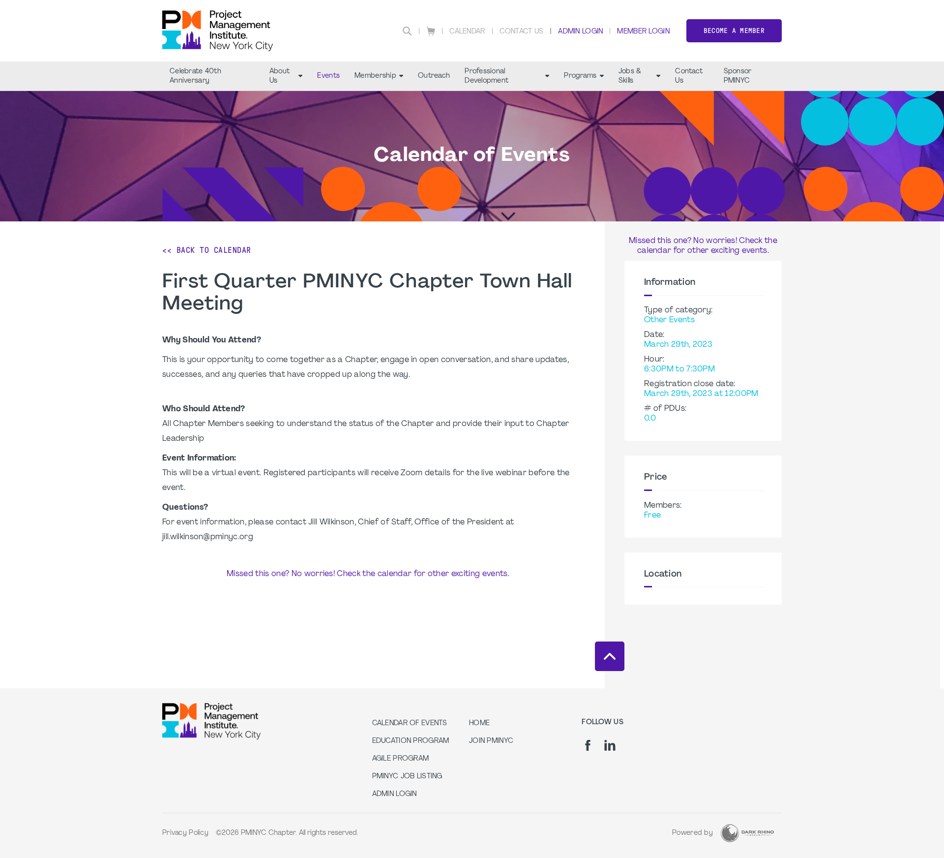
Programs (580, 76)
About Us (279, 76)
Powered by (692, 833)
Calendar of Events (409, 723)
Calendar (467, 31)
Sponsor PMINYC (738, 76)
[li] (610, 745)
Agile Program (400, 759)
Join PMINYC (491, 741)
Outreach (434, 76)
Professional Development (486, 76)
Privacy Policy (185, 833)
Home (479, 723)
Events (328, 76)
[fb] (588, 745)
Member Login (643, 31)
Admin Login (580, 31)
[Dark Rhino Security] (747, 833)
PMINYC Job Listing (407, 776)
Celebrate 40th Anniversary (195, 76)
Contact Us (522, 31)
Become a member (734, 30)
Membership (375, 76)
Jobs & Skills (630, 76)
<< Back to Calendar (206, 250)
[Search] (407, 31)
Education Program (410, 741)
